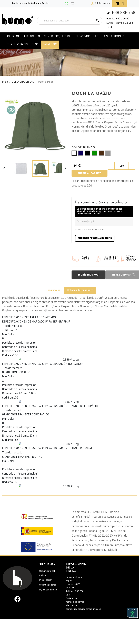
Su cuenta (47, 564)
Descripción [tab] (53, 290)
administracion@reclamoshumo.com (84, 609)
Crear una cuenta (47, 585)
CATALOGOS (50, 44)
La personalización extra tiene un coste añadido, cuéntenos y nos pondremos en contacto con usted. (100, 211)
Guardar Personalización (94, 238)
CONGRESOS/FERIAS (57, 36)
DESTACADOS (31, 36)
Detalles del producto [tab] (80, 290)
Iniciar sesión (45, 580)
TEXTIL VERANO (17, 44)
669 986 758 (123, 13)
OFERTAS (13, 36)
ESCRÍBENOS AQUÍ (88, 275)
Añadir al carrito (89, 173)
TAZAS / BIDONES (113, 36)
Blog (35, 44)
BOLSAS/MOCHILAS (86, 36)
